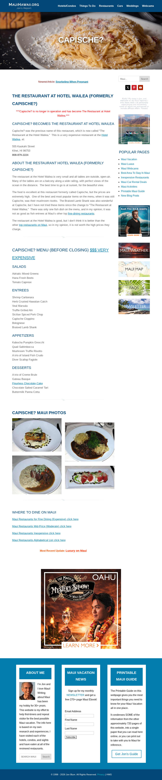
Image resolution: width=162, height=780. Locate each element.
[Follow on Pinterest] (134, 87)
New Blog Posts (130, 195)
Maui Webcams (129, 168)
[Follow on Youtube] (140, 87)
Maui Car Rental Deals (134, 182)
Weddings (132, 6)
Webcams (148, 6)
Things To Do (87, 6)
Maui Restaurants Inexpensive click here (36, 533)
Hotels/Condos (67, 6)
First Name (71, 719)
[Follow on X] (127, 87)
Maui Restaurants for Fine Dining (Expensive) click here (45, 519)
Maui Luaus (127, 164)
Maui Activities (129, 186)
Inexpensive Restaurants (135, 177)
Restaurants (106, 6)
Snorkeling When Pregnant (72, 81)
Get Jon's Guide (126, 754)
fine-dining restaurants (81, 213)
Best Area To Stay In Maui (135, 173)
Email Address (73, 711)
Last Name (71, 728)
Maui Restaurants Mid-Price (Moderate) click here (41, 526)
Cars (120, 6)
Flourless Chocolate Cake (27, 383)
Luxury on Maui (76, 550)
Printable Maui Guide (133, 191)
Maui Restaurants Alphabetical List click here (38, 540)
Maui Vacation (129, 159)
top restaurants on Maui (33, 224)
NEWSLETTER (75, 695)
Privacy (101, 774)
